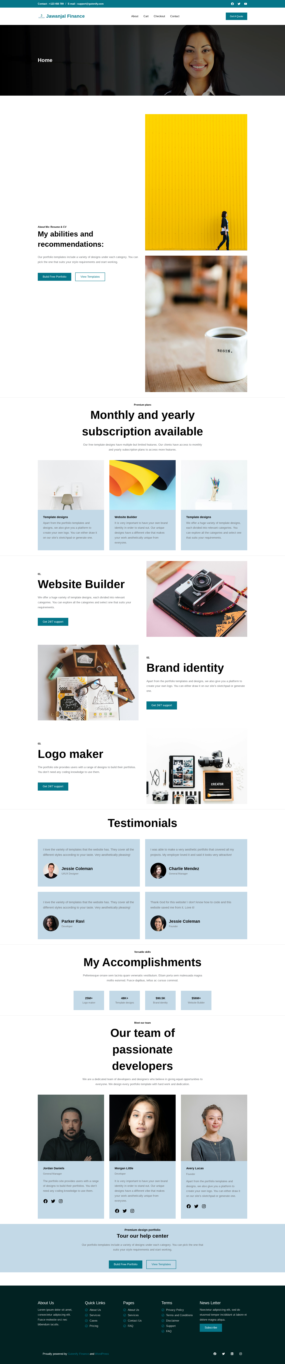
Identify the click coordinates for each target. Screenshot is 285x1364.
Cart (145, 16)
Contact (174, 16)
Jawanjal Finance (65, 16)
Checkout (159, 16)
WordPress (102, 1353)
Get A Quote (236, 16)
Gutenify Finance (79, 1353)
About (134, 16)
